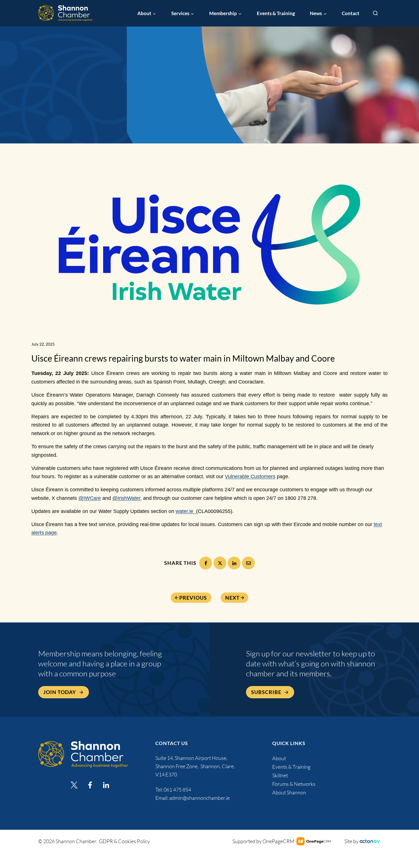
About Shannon (289, 792)
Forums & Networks (294, 784)
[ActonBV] (370, 841)
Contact (350, 13)
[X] (219, 563)
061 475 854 (178, 789)
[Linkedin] (106, 785)
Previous (193, 598)
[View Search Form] (375, 13)
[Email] (248, 563)
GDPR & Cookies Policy (124, 841)
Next (232, 598)
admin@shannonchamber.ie (199, 798)
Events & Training (276, 13)
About (279, 758)
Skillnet (280, 775)
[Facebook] (205, 563)
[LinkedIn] (234, 563)
